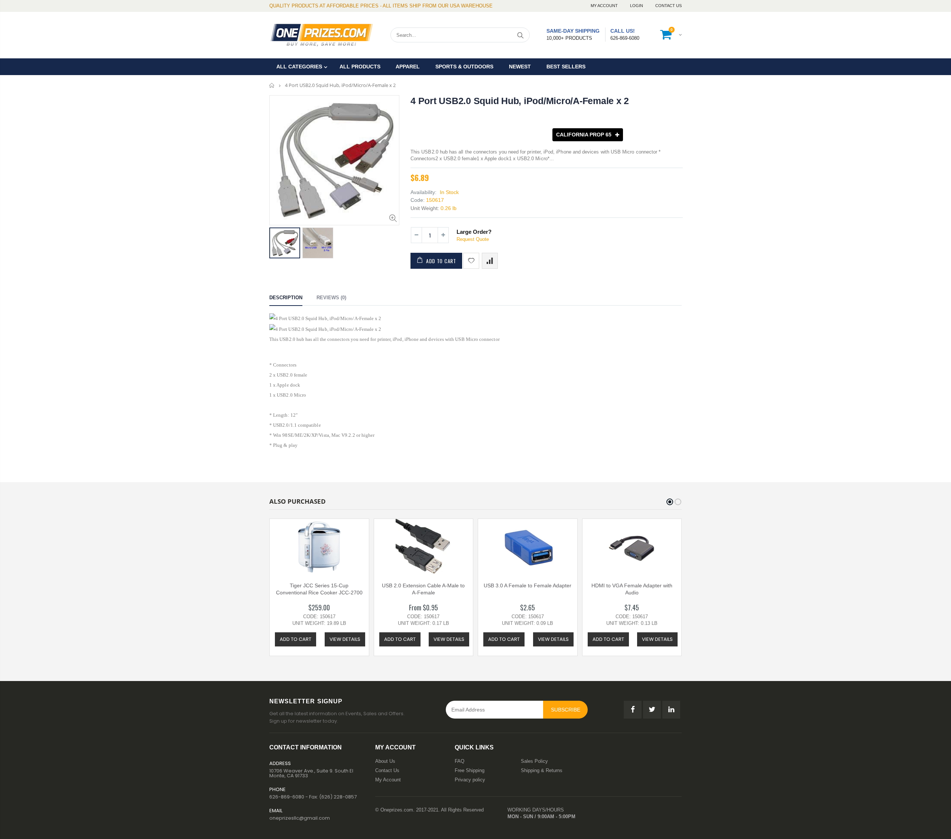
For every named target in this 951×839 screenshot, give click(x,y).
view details (345, 639)
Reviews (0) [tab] (331, 297)
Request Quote (473, 239)
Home (272, 85)
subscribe (565, 710)
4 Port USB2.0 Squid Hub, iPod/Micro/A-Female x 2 (519, 101)
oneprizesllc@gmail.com (299, 818)
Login (637, 5)
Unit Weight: (424, 208)
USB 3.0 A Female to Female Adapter (527, 585)
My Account (605, 5)
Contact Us (668, 5)
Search (520, 35)
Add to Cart (441, 261)
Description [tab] (285, 297)
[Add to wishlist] (471, 261)
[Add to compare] (490, 261)
